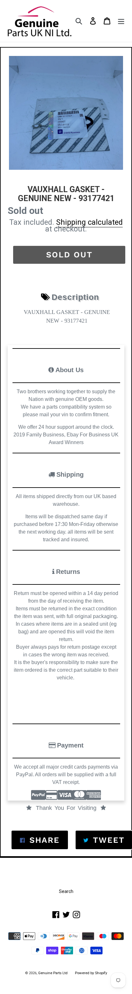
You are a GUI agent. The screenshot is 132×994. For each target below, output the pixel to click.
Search (66, 891)
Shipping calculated (89, 222)
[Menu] (121, 21)
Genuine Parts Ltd (53, 973)
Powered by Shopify (91, 973)
